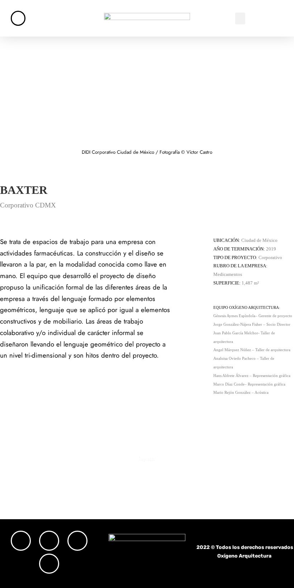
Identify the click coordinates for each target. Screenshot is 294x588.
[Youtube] (49, 564)
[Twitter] (77, 541)
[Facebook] (49, 541)
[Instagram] (21, 541)
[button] (240, 18)
